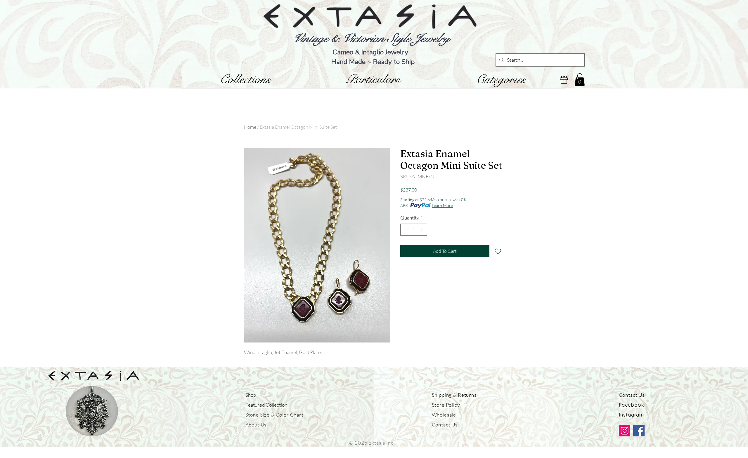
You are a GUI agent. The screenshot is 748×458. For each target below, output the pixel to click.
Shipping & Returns (454, 395)
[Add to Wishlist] (498, 251)
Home (250, 127)
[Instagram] (624, 430)
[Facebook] (639, 430)
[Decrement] (405, 230)
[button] (579, 79)
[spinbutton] (414, 230)
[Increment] (422, 230)
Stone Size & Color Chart (274, 415)
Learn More (442, 205)
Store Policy (446, 405)
